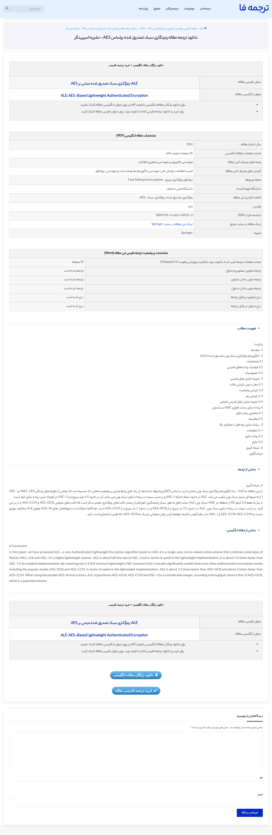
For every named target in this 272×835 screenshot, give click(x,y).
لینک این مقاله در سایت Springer (172, 224)
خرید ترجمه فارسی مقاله (133, 690)
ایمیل (260, 795)
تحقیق (157, 9)
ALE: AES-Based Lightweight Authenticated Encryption (104, 96)
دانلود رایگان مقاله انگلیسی (133, 674)
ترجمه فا (206, 9)
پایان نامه (143, 9)
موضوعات (189, 9)
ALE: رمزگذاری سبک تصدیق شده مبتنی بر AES (104, 84)
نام (261, 778)
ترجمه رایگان (172, 9)
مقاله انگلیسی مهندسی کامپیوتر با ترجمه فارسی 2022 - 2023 (168, 29)
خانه (202, 29)
